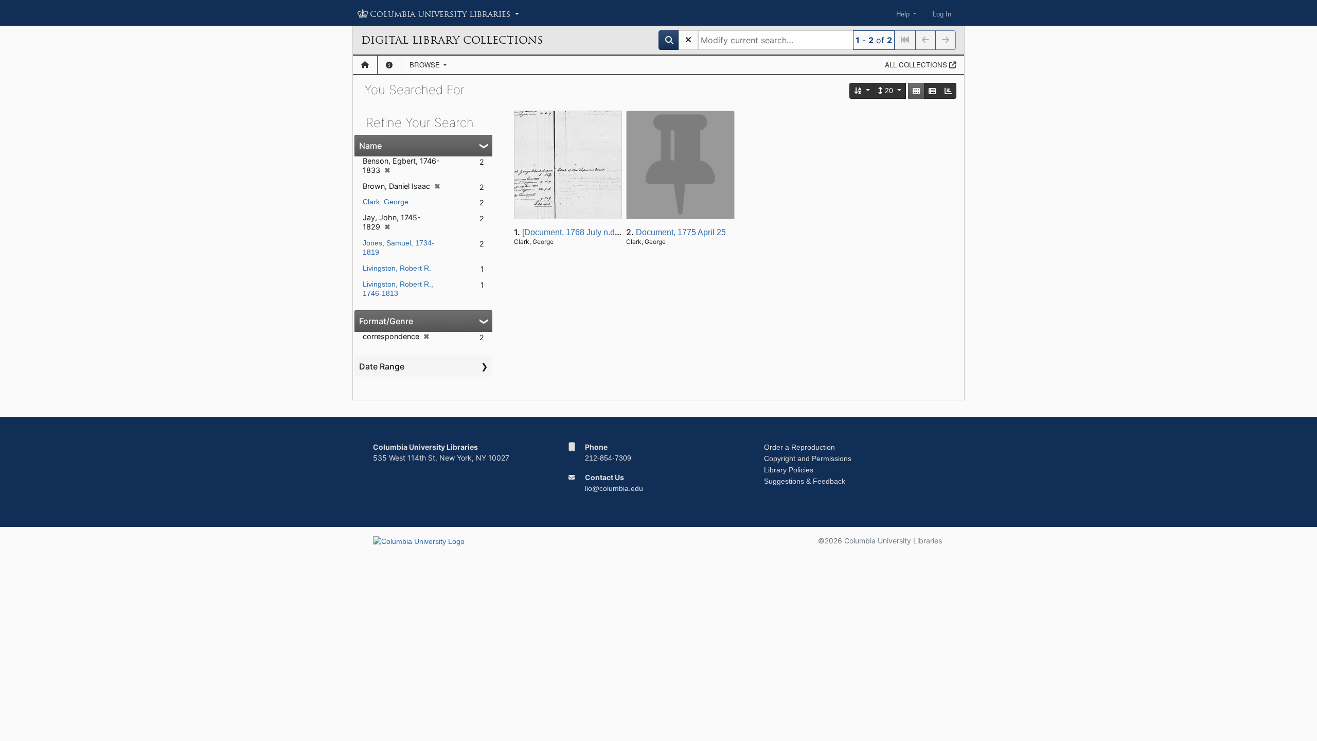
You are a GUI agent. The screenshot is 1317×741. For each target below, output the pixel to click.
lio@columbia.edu (614, 488)
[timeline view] (948, 91)
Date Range (381, 366)
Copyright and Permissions (807, 458)
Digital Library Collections (452, 40)
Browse (426, 64)
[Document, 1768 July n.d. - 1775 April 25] (598, 232)
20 (889, 90)
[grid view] (916, 91)
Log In (942, 14)
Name (370, 145)
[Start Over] (688, 40)
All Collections (917, 64)
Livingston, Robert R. (397, 268)
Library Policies (788, 470)
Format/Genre (386, 321)
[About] (389, 65)
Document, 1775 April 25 (681, 232)
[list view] (932, 91)
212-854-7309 (608, 458)
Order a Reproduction (799, 447)
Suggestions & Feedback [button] (804, 481)
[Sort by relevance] (862, 91)
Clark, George (385, 202)
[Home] (365, 65)
